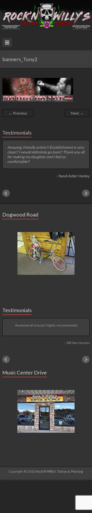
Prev (6, 190)
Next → (77, 113)
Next (86, 190)
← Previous (17, 113)
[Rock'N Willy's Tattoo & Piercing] (46, 2)
